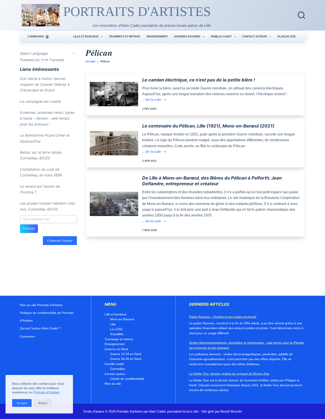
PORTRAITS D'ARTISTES (137, 11)
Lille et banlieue (86, 36)
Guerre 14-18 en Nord (125, 354)
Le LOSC (116, 329)
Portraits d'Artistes (46, 392)
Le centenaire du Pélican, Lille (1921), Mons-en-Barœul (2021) (208, 126)
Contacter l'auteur (60, 240)
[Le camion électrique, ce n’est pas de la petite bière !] (114, 94)
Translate (56, 60)
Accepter (22, 403)
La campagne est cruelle (40, 101)
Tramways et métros (124, 36)
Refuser (42, 403)
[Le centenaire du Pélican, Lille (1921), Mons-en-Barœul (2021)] (114, 143)
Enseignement (157, 36)
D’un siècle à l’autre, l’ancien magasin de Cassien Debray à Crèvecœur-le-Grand (44, 84)
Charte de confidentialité (127, 378)
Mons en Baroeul (122, 319)
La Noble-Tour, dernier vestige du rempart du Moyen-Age (229, 373)
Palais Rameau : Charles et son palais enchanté (222, 317)
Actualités (117, 334)
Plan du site (286, 36)
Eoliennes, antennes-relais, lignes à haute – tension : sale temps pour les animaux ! (47, 118)
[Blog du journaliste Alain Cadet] (40, 15)
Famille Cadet (221, 36)
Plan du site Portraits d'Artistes (41, 305)
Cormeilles (117, 369)
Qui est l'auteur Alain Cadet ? (40, 328)
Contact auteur (254, 36)
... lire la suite (151, 100)
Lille (113, 324)
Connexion (27, 336)
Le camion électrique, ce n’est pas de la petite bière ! (198, 80)
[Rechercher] (301, 15)
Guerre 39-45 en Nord (125, 359)
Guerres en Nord (187, 36)
